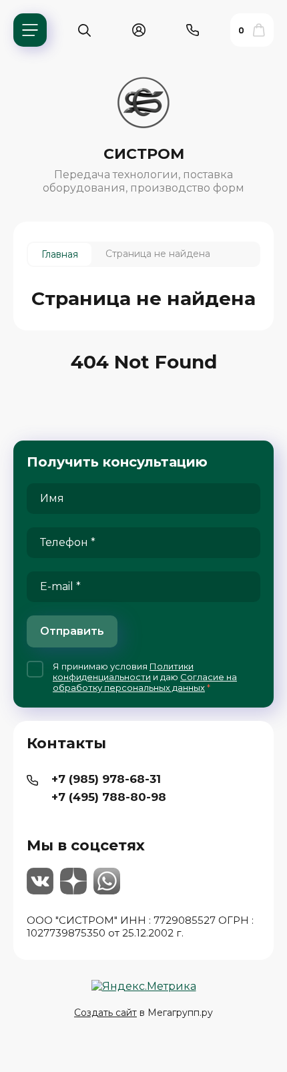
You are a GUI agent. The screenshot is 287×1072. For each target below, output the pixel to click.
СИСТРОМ (143, 154)
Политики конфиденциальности (123, 671)
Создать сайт (105, 1013)
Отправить (72, 631)
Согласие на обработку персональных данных (145, 682)
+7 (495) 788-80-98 (108, 797)
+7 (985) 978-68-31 (106, 779)
